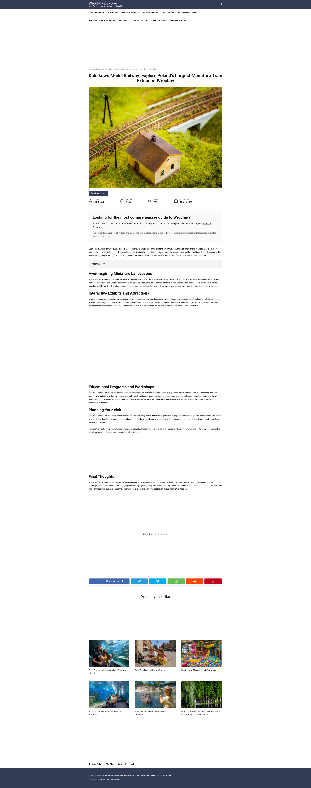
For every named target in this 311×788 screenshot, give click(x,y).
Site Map (110, 764)
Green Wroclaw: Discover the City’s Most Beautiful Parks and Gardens (200, 713)
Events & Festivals (130, 12)
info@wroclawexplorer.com (109, 779)
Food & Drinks (167, 12)
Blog (120, 764)
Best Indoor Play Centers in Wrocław (198, 670)
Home (91, 69)
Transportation (159, 20)
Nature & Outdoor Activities (102, 20)
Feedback (129, 764)
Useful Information (178, 20)
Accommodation (96, 12)
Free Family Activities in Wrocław (150, 670)
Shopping (122, 20)
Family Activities (150, 12)
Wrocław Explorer (103, 3)
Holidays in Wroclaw (187, 12)
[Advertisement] (155, 48)
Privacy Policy (95, 764)
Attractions (113, 12)
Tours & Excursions (139, 20)
